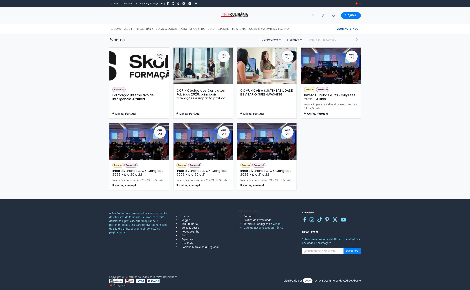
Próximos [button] (293, 40)
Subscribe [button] (352, 251)
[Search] (313, 15)
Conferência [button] (270, 40)
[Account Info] (323, 15)
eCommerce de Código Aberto (342, 280)
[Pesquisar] (357, 40)
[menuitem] (115, 29)
